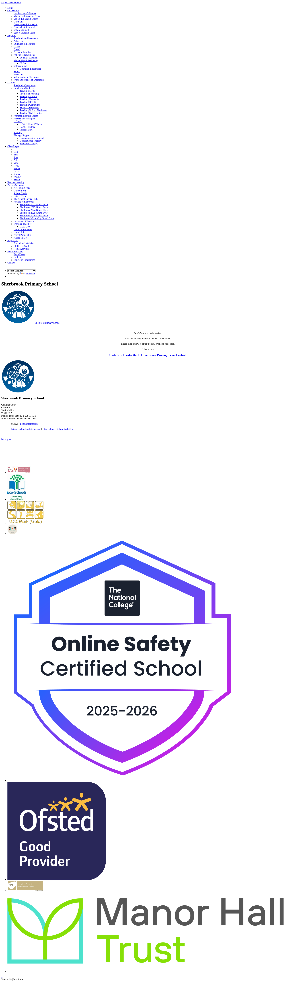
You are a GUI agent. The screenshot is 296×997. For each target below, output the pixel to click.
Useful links (19, 232)
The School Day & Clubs (26, 199)
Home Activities (21, 248)
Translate (30, 273)
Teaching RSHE (28, 102)
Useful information (23, 229)
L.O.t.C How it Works (31, 124)
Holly (16, 165)
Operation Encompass (30, 68)
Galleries (18, 257)
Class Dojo (25, 226)
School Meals (20, 193)
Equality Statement (29, 57)
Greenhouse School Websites (58, 429)
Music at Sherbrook (29, 107)
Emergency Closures (24, 221)
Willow (17, 176)
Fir (15, 149)
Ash (16, 160)
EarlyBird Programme (24, 260)
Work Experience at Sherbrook (29, 79)
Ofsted (17, 49)
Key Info (11, 35)
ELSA (23, 63)
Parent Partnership (22, 235)
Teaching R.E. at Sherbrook (33, 110)
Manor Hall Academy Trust (27, 16)
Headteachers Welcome (25, 13)
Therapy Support (22, 135)
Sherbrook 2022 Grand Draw (34, 204)
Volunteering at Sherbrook (26, 77)
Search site (6, 979)
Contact (11, 262)
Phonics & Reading (29, 93)
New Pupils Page (22, 188)
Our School (13, 10)
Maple (17, 168)
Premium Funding (22, 52)
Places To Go (20, 237)
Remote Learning (15, 182)
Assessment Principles (24, 118)
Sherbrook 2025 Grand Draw (34, 212)
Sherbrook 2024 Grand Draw (34, 210)
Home (10, 7)
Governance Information (25, 24)
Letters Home (20, 196)
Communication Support (32, 138)
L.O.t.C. (18, 121)
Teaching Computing (30, 104)
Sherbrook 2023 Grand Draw (34, 207)
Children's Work (21, 246)
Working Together (22, 224)
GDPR (17, 46)
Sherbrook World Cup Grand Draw (37, 218)
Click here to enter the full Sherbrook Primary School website (148, 355)
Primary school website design (26, 429)
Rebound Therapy (28, 143)
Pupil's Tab (12, 240)
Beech (17, 179)
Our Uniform (20, 190)
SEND (17, 71)
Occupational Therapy (30, 140)
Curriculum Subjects (23, 88)
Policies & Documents (24, 55)
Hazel (16, 171)
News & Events (15, 251)
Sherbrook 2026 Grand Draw (34, 215)
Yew (16, 163)
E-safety (18, 132)
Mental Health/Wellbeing (26, 60)
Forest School (26, 129)
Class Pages (13, 146)
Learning (11, 82)
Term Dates (19, 254)
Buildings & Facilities (24, 43)
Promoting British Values (26, 116)
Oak (16, 152)
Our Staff (18, 21)
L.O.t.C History (27, 127)
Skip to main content (11, 2)
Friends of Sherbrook (24, 201)
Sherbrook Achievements (26, 38)
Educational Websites (24, 243)
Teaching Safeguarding (31, 113)
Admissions (19, 41)
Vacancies (18, 74)
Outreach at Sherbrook (25, 27)
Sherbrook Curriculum (24, 85)
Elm (16, 154)
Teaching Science (28, 96)
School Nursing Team (24, 32)
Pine (16, 157)
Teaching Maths (27, 91)
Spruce (17, 174)
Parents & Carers (15, 185)
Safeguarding (20, 66)
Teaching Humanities (30, 99)
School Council (21, 30)
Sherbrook (47, 323)
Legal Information (29, 423)
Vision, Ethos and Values (26, 19)
